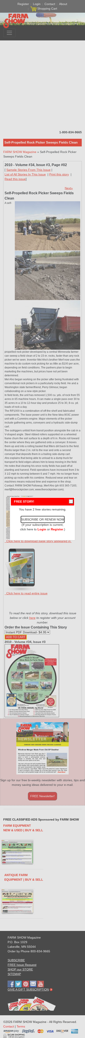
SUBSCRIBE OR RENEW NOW (42, 519)
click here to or (41, 529)
